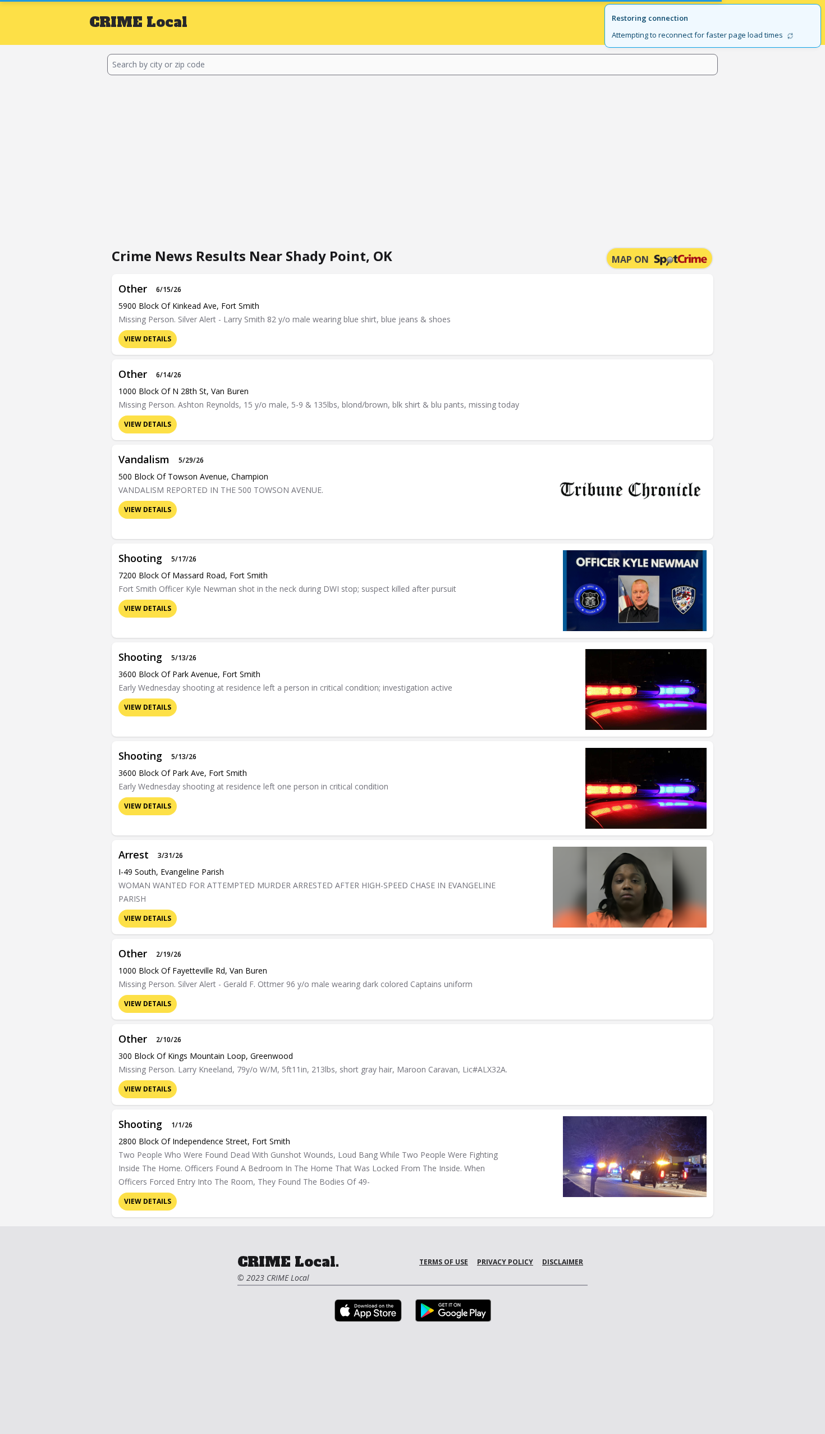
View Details (147, 339)
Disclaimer (562, 1262)
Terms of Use (443, 1262)
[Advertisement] (412, 159)
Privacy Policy (505, 1262)
